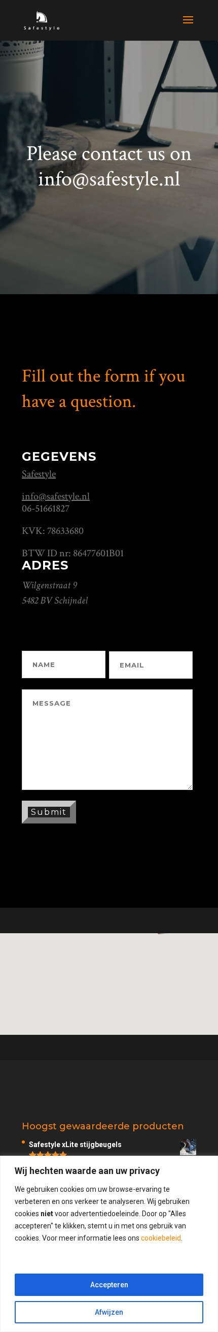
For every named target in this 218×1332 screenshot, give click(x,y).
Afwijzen (109, 1312)
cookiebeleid (161, 1238)
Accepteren (109, 1285)
